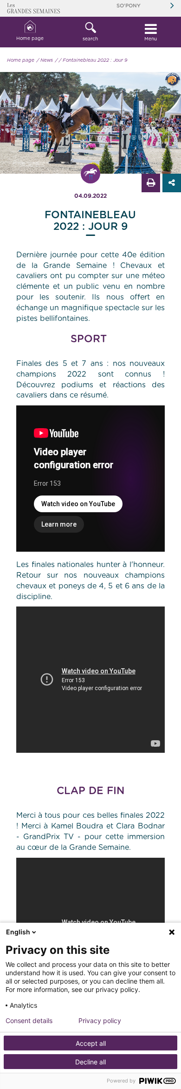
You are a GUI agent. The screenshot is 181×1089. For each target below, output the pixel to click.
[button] (90, 32)
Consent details (29, 1020)
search (90, 39)
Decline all (90, 1062)
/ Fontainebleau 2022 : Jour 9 (93, 60)
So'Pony (128, 5)
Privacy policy (99, 1020)
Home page (30, 38)
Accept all (91, 1043)
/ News (45, 60)
